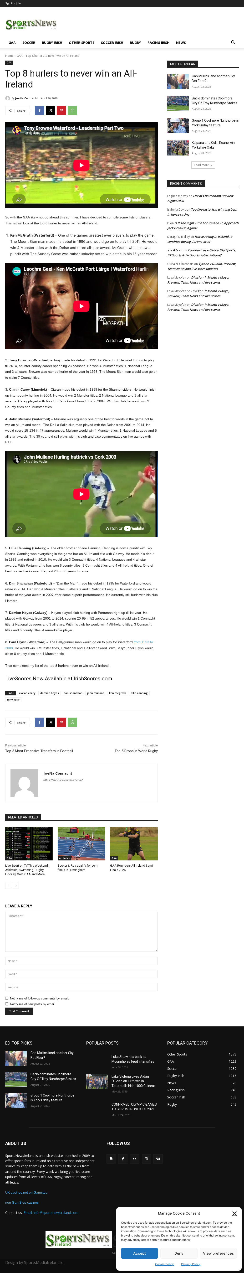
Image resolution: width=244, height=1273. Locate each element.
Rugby (135, 42)
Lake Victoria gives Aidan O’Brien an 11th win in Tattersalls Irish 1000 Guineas (134, 1081)
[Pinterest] (61, 110)
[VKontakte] (158, 1159)
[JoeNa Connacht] (8, 98)
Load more (201, 165)
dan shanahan (73, 693)
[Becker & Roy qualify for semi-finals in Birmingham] (81, 843)
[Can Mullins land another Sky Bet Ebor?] (178, 81)
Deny (178, 1253)
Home (9, 56)
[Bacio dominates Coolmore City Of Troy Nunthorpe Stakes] (178, 103)
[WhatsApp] (72, 110)
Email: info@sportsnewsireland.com (51, 1212)
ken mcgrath (117, 693)
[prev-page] (8, 886)
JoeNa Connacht (26, 98)
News (181, 42)
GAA (12, 42)
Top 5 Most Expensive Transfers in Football (39, 751)
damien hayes (49, 693)
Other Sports (81, 42)
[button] (234, 1213)
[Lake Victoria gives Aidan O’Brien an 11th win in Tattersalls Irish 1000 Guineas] (97, 1081)
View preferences (218, 1253)
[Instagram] (146, 1159)
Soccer (28, 42)
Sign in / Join (13, 3)
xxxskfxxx (174, 250)
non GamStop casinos (22, 1202)
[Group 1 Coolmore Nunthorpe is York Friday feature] (178, 125)
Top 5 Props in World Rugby (136, 751)
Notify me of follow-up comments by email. (39, 998)
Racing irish (158, 42)
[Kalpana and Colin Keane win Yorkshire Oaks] (178, 147)
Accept (139, 1253)
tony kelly (13, 699)
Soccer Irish (112, 42)
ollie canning (139, 693)
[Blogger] (111, 1159)
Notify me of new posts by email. (33, 1004)
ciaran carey (27, 693)
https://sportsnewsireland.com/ (63, 780)
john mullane (95, 693)
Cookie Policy (164, 1264)
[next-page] (16, 886)
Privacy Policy (190, 1264)
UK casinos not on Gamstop (26, 1192)
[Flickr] (134, 1159)
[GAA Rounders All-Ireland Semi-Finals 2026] (134, 843)
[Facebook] (39, 110)
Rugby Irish (52, 42)
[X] (50, 110)
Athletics (64, 858)
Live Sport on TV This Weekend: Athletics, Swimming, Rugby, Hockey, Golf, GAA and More (27, 870)
